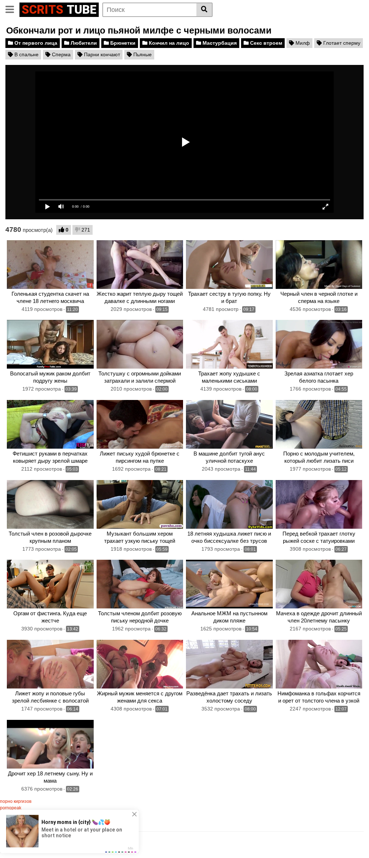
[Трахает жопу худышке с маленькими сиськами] (229, 344)
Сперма (60, 54)
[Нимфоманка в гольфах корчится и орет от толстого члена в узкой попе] (319, 664)
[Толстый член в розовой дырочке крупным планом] (50, 504)
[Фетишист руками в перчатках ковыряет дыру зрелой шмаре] (50, 424)
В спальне (26, 54)
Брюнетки (122, 43)
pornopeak (10, 807)
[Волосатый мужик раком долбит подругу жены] (50, 344)
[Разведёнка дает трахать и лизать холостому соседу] (229, 664)
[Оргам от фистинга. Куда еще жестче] (50, 584)
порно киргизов (15, 801)
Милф (302, 43)
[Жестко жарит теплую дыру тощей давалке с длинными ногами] (140, 264)
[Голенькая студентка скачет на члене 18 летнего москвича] (50, 264)
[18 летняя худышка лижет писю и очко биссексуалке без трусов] (229, 504)
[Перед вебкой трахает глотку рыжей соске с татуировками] (319, 504)
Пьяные (142, 54)
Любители (83, 43)
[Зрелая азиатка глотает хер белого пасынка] (319, 344)
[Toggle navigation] (12, 8)
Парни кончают (101, 54)
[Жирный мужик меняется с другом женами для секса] (140, 664)
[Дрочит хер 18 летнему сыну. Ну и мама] (50, 744)
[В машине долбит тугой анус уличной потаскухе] (229, 424)
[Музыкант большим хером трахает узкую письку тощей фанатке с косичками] (140, 504)
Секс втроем (265, 43)
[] (204, 10)
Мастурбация (219, 43)
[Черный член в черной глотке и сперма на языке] (319, 264)
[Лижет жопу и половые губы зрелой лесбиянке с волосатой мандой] (50, 664)
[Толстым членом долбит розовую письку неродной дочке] (140, 584)
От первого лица (35, 43)
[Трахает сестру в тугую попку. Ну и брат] (229, 264)
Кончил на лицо (168, 43)
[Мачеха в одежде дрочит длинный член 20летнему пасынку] (319, 584)
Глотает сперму (341, 43)
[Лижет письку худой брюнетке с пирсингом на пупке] (140, 424)
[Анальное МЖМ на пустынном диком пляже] (229, 584)
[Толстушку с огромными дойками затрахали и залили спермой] (140, 344)
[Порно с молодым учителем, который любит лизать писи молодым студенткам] (319, 424)
